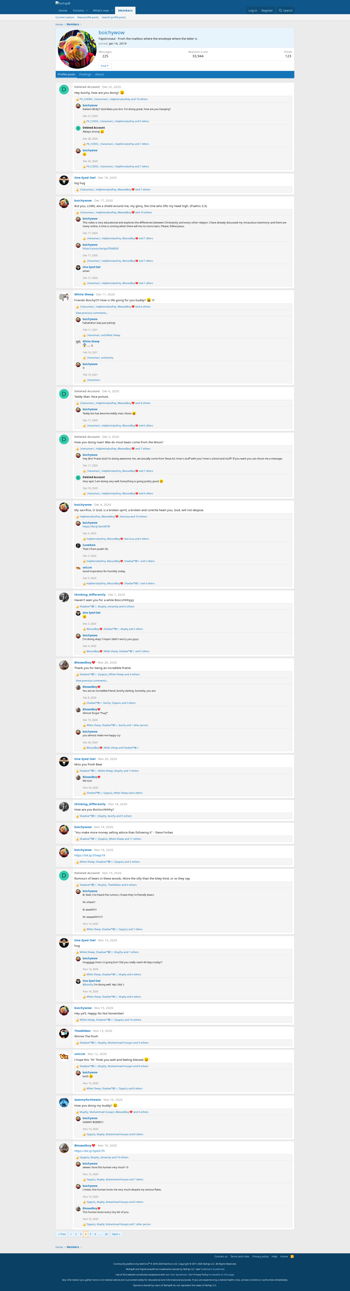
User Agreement (178, 1274)
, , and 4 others (120, 583)
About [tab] (99, 74)
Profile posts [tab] (66, 74)
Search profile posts (114, 17)
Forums (78, 10)
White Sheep (84, 294)
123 (288, 56)
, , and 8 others (115, 403)
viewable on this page (222, 1274)
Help (274, 1256)
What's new (101, 10)
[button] (87, 10)
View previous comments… (92, 313)
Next (115, 1234)
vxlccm (87, 567)
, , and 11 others (110, 839)
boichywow (90, 105)
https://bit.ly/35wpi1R (89, 855)
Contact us (220, 1256)
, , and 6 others (115, 306)
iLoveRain (89, 545)
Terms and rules (239, 1256)
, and (112, 747)
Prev (63, 1234)
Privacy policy (260, 1256)
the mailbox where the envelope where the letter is (161, 38)
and (103, 335)
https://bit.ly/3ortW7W (96, 526)
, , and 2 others (114, 629)
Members (125, 10)
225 (105, 56)
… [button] (100, 1234)
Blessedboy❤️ (84, 662)
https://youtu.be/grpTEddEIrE (101, 248)
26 (106, 1234)
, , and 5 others (120, 561)
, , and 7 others (117, 144)
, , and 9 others (117, 121)
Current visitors (64, 17)
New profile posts (88, 17)
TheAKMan (82, 1031)
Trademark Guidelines (212, 1269)
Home (63, 10)
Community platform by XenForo (145, 1263)
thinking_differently (90, 594)
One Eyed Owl (85, 177)
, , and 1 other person (117, 725)
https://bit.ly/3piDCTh (89, 1151)
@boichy (88, 984)
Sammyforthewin (87, 1100)
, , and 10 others (114, 99)
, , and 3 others (111, 703)
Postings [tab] (85, 74)
